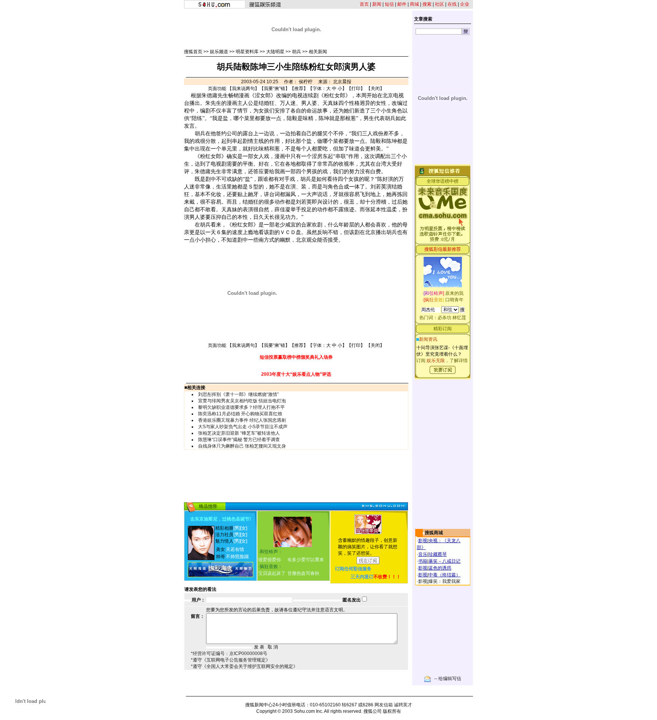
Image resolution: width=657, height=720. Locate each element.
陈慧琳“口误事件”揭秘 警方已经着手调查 (239, 439)
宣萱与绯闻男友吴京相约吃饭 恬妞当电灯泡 (242, 401)
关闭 (375, 88)
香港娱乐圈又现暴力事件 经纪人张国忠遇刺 (242, 420)
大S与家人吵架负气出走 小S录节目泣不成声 (242, 426)
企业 (464, 4)
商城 (414, 4)
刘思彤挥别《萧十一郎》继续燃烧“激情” (238, 394)
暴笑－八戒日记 (444, 561)
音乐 (422, 554)
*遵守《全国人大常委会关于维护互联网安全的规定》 (244, 666)
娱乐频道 (219, 51)
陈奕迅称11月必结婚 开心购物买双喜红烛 (240, 413)
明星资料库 (247, 51)
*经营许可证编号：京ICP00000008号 (229, 653)
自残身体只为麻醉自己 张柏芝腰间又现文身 (242, 446)
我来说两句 (243, 88)
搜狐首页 (193, 51)
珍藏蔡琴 (437, 554)
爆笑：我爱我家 (444, 581)
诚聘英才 (403, 704)
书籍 (422, 561)
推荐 (298, 88)
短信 (389, 4)
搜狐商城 (434, 532)
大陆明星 (275, 51)
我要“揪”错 (274, 88)
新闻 (376, 4)
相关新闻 (318, 51)
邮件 (401, 4)
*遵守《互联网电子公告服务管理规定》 (230, 660)
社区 (439, 4)
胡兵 (296, 51)
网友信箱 (384, 704)
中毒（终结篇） (444, 575)
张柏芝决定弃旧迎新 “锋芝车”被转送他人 (239, 433)
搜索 (427, 4)
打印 (355, 88)
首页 (364, 4)
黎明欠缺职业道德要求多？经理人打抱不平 (241, 407)
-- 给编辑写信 (447, 678)
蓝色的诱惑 (439, 568)
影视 (422, 540)
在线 (452, 4)
